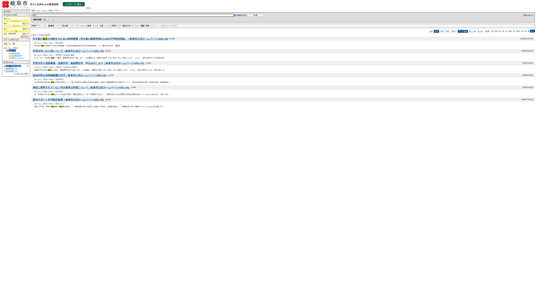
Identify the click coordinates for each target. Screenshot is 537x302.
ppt (525, 31)
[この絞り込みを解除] (21, 73)
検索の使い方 (528, 15)
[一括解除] (25, 36)
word (510, 31)
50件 (447, 31)
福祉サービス (155, 26)
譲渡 (142, 26)
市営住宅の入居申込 (70, 67)
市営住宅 (58, 26)
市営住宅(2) (15, 53)
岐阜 (89, 26)
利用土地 (83, 26)
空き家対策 (59, 42)
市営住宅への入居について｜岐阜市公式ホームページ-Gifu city (69, 51)
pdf (503, 31)
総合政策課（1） (12, 71)
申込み (45, 26)
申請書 (163, 26)
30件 (442, 31)
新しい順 (472, 31)
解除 (28, 66)
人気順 (486, 31)
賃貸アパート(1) (17, 58)
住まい (51, 42)
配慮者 (51, 26)
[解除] (24, 23)
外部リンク (116, 26)
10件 (431, 31)
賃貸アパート (60, 103)
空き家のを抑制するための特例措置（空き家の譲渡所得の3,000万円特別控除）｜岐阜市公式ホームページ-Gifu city (101, 38)
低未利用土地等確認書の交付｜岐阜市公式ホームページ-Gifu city (70, 75)
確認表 (137, 26)
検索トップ (6, 44)
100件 (453, 31)
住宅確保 (107, 26)
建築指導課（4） (12, 69)
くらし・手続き (10, 44)
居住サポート (128, 26)
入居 (101, 26)
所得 (147, 26)
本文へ (88, 8)
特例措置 (174, 26)
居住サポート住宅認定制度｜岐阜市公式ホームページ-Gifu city (69, 99)
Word (168, 26)
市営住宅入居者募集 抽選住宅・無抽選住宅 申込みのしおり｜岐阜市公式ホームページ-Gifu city (89, 63)
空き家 (65, 26)
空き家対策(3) (16, 56)
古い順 (480, 31)
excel (518, 31)
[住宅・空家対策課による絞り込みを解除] (5, 66)
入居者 (71, 26)
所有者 (77, 26)
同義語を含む (242, 15)
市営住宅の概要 (68, 55)
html (496, 31)
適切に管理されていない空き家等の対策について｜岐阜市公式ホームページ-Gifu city (81, 87)
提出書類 (95, 26)
